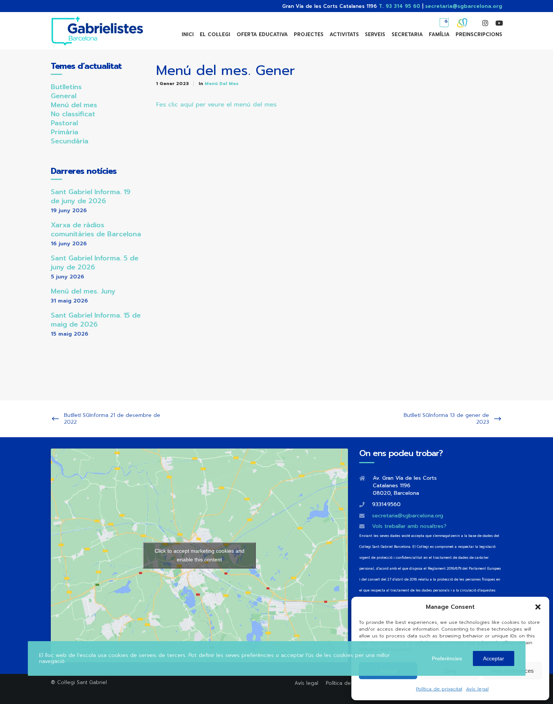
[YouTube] (495, 23)
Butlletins (66, 86)
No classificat (73, 114)
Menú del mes (222, 83)
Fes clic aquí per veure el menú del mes (216, 104)
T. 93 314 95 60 (399, 6)
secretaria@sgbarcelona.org (463, 6)
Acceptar (493, 658)
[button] (538, 607)
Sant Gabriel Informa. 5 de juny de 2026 (94, 262)
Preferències (447, 658)
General (63, 95)
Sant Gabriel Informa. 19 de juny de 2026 (91, 196)
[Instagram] (482, 23)
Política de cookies (349, 683)
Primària (64, 132)
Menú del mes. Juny (83, 291)
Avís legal (477, 689)
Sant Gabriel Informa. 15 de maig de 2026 (96, 320)
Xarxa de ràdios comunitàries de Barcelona (96, 229)
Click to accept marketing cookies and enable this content (200, 555)
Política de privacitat (439, 689)
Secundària (69, 141)
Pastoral (64, 123)
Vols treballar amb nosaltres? (409, 526)
